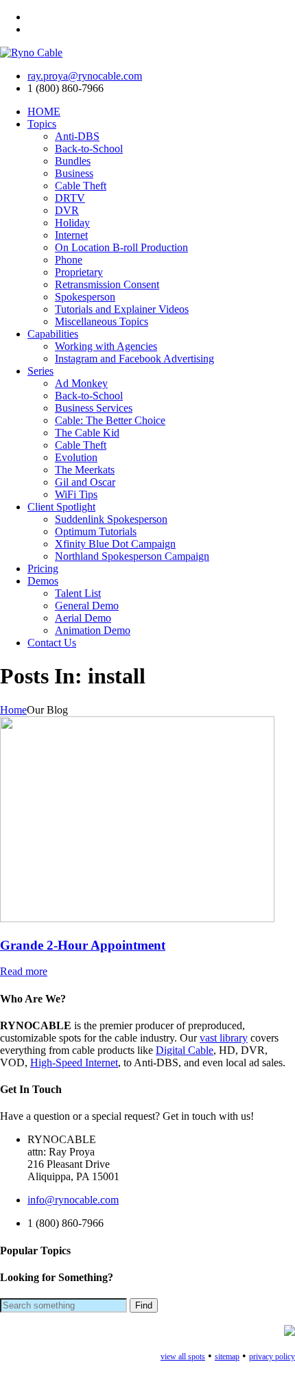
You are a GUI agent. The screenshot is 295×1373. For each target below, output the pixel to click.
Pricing (42, 568)
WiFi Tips (76, 494)
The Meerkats (85, 470)
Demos (42, 581)
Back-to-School (89, 148)
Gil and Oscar (85, 482)
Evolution (76, 457)
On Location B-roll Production (121, 247)
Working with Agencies (106, 346)
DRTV (70, 198)
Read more (23, 971)
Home (13, 710)
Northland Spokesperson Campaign (132, 556)
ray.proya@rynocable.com (84, 76)
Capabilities (52, 334)
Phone (68, 260)
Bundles (73, 161)
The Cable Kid (87, 432)
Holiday (72, 222)
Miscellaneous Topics (101, 321)
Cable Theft (80, 185)
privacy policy (272, 1356)
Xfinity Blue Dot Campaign (115, 544)
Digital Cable (184, 1050)
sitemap (227, 1356)
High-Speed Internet (74, 1062)
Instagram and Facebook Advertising (134, 358)
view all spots (183, 1356)
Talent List (78, 593)
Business (74, 173)
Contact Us (51, 642)
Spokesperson (85, 297)
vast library (224, 1038)
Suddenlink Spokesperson (111, 519)
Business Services (93, 408)
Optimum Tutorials (96, 531)
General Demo (87, 605)
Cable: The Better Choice (110, 420)
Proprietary (79, 272)
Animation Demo (92, 630)
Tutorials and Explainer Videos (122, 309)
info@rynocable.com (73, 1200)
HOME (43, 111)
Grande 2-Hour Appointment (82, 945)
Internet (71, 235)
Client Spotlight (61, 507)
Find (143, 1305)
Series (40, 371)
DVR (67, 210)
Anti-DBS (77, 136)
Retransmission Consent (107, 284)
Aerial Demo (83, 618)
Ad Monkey (81, 383)
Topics (41, 124)
